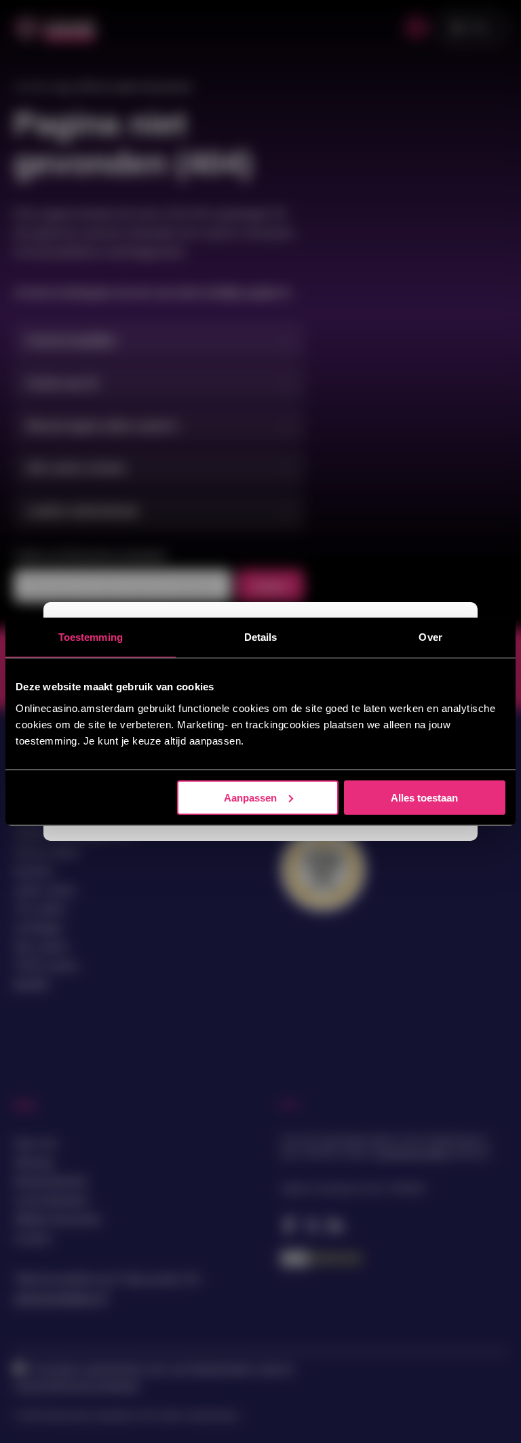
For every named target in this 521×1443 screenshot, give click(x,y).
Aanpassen (250, 797)
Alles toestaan (424, 797)
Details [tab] (260, 637)
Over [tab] (430, 637)
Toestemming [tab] (90, 637)
